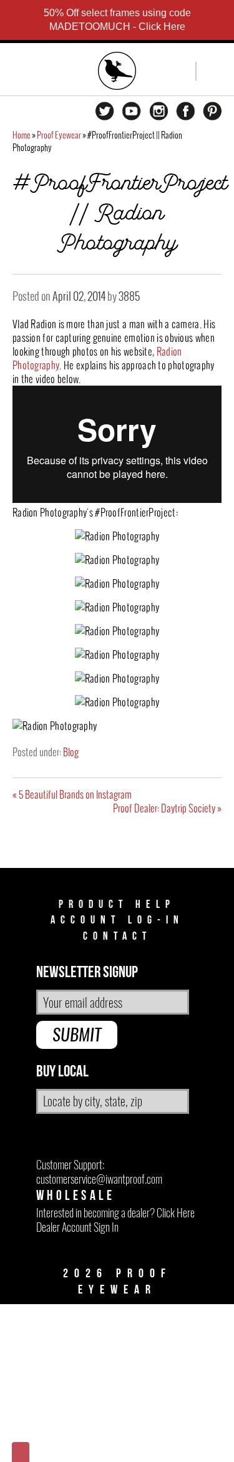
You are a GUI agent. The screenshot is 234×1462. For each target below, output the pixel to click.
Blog (71, 752)
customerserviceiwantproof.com (99, 1179)
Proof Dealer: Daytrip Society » (167, 808)
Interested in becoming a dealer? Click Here (115, 1213)
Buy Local (62, 1071)
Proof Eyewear (59, 135)
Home (21, 135)
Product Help (117, 904)
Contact (117, 936)
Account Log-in (117, 920)
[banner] (117, 72)
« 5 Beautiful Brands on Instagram (72, 794)
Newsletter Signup (87, 972)
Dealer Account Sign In (77, 1227)
